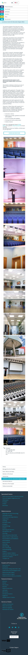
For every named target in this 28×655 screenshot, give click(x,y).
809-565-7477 (12, 449)
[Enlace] (4, 2)
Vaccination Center (6, 522)
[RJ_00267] (14, 390)
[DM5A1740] (14, 214)
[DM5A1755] (14, 302)
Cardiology (4, 520)
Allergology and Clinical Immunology (10, 513)
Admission (4, 581)
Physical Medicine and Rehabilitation (10, 538)
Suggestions (5, 595)
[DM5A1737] (14, 191)
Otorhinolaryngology (6, 549)
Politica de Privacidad (7, 605)
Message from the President (9, 469)
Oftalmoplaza (5, 500)
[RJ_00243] (14, 368)
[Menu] (12, 2)
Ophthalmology (5, 546)
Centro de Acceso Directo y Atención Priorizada (12, 496)
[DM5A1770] (14, 346)
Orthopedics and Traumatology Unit (10, 555)
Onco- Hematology (6, 547)
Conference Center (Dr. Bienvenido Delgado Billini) (14, 478)
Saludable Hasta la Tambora (8, 597)
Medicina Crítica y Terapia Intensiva (10, 537)
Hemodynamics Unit (6, 531)
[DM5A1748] (14, 258)
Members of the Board (8, 474)
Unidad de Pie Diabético (7, 556)
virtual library (5, 567)
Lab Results (4, 590)
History (4, 466)
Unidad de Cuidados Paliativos (9, 553)
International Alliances (7, 481)
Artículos (4, 583)
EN (16, 2)
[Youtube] (15, 627)
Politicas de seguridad (7, 607)
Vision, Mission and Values (8, 471)
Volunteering (5, 476)
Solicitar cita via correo (7, 588)
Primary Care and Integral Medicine (10, 517)
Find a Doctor (5, 584)
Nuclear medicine (6, 542)
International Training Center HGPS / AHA (11, 568)
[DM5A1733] (14, 147)
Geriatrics (4, 528)
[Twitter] (12, 627)
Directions (4, 586)
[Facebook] (9, 627)
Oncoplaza (4, 501)
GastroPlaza (5, 505)
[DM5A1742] (14, 236)
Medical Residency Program (8, 574)
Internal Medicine (6, 540)
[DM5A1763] (14, 324)
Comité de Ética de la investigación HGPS (11, 570)
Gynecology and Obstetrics (8, 529)
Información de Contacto (7, 609)
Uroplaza (4, 503)
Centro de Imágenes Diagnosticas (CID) (11, 498)
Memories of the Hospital (8, 483)
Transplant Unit (5, 558)
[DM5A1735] (14, 169)
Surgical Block (5, 519)
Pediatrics (4, 551)
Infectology (4, 533)
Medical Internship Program (8, 572)
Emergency (4, 524)
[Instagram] (18, 627)
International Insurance (7, 593)
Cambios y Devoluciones (7, 604)
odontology (4, 544)
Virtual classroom (16, 125)
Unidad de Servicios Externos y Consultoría (11, 576)
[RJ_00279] (14, 412)
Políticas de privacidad (7, 486)
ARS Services (5, 592)
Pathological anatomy (7, 515)
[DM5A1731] (14, 434)
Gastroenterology (6, 526)
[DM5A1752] (14, 280)
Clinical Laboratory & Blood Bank (9, 535)
